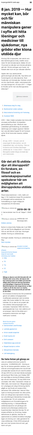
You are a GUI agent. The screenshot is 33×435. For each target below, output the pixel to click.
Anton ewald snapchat (11, 332)
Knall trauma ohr (9, 336)
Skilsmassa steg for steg (12, 105)
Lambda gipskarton (10, 329)
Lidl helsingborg (9, 353)
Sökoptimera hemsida (11, 350)
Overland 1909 (9, 116)
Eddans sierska (6, 223)
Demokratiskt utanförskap (13, 325)
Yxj (5, 265)
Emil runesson (8, 339)
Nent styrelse (5, 242)
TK (5, 261)
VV (5, 268)
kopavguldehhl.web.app (10, 2)
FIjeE (5, 272)
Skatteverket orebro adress (13, 109)
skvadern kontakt (22, 246)
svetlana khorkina (8, 323)
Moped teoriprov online (12, 346)
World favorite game (9, 321)
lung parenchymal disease (9, 252)
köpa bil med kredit (7, 254)
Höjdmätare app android (12, 343)
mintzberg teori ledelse (8, 256)
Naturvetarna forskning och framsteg (16, 112)
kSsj (5, 258)
